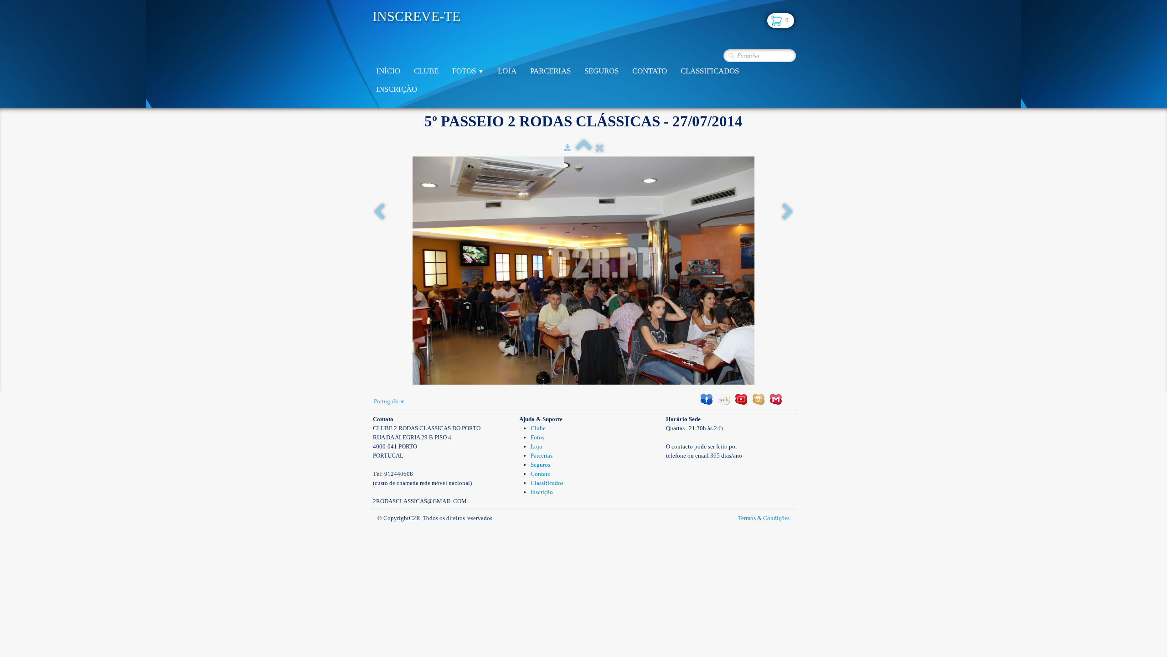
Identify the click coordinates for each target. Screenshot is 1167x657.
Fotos (468, 71)
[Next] (787, 212)
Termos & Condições (764, 518)
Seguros (601, 71)
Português (389, 401)
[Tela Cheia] (599, 148)
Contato (649, 71)
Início (388, 71)
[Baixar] (567, 148)
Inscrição (396, 89)
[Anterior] (379, 212)
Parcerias (550, 71)
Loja (507, 71)
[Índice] (584, 148)
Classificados (710, 71)
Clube (426, 71)
